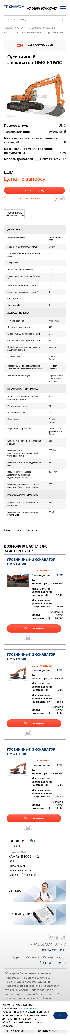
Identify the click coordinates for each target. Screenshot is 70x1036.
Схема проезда (54, 963)
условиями (31, 1008)
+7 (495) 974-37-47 (42, 8)
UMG (60, 575)
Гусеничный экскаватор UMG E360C (31, 656)
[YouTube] (57, 937)
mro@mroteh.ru (54, 950)
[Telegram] (63, 937)
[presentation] (14, 214)
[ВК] (50, 937)
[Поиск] (61, 19)
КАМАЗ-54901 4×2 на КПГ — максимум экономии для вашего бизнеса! (23, 865)
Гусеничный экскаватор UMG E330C (31, 751)
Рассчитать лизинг (30, 198)
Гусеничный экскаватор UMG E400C (31, 562)
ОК (61, 1015)
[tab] (14, 214)
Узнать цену (34, 628)
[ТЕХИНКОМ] (14, 7)
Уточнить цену (34, 190)
